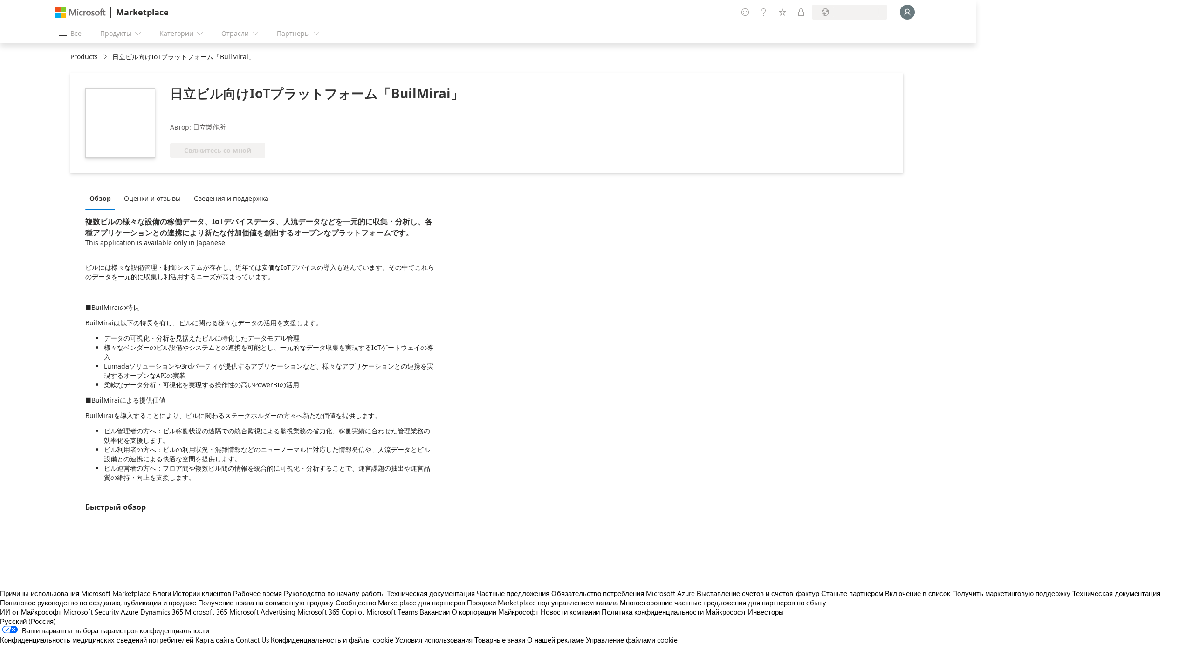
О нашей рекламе (555, 639)
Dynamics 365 (161, 611)
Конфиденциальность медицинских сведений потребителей (96, 639)
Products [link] (84, 56)
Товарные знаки (499, 639)
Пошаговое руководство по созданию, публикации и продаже (98, 602)
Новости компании (570, 611)
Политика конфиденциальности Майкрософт (674, 611)
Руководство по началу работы (334, 593)
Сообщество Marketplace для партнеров (400, 602)
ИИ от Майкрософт (31, 611)
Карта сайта (214, 639)
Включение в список (917, 593)
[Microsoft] (80, 12)
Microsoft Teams (392, 611)
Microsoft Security (91, 611)
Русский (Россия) (28, 621)
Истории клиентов (202, 593)
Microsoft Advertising (262, 611)
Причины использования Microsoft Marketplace (75, 593)
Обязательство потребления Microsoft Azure (624, 593)
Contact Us (252, 639)
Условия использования (434, 639)
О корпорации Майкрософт (495, 611)
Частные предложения (513, 593)
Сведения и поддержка (231, 198)
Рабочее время (257, 593)
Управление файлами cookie (632, 639)
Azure (129, 611)
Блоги (161, 593)
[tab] (102, 198)
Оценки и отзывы (152, 198)
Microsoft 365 (206, 611)
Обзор (100, 198)
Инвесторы (766, 611)
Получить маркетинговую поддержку (1011, 593)
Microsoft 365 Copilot (330, 611)
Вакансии (434, 611)
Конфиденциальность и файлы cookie (332, 639)
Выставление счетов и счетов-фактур (758, 593)
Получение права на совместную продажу (266, 602)
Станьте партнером (852, 593)
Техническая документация (431, 593)
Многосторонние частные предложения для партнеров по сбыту (723, 602)
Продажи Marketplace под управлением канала (542, 602)
